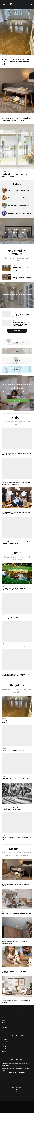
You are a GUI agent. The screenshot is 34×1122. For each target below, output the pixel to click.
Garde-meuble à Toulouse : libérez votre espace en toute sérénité (16, 453)
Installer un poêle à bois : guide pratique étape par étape (16, 838)
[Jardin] (17, 351)
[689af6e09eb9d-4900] (17, 659)
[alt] (17, 986)
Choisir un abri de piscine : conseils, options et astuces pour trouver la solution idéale (15, 674)
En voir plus (17, 330)
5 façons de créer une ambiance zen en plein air (15, 646)
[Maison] (17, 342)
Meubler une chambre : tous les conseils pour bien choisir (16, 119)
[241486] (17, 438)
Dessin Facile (5, 1049)
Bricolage (4, 56)
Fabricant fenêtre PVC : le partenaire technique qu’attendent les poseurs (15, 779)
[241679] (17, 899)
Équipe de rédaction (17, 1087)
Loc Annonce (5, 1039)
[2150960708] (17, 90)
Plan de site (17, 1085)
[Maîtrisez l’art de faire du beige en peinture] (4, 197)
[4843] (17, 147)
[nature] (17, 631)
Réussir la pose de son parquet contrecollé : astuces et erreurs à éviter (16, 61)
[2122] (17, 603)
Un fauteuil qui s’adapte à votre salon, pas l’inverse (16, 913)
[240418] (17, 763)
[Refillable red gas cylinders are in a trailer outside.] (17, 468)
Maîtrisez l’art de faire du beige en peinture (21, 198)
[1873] (17, 497)
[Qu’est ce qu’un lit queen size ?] (17, 231)
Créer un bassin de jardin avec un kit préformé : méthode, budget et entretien (21, 324)
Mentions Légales (17, 1093)
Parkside (4, 1046)
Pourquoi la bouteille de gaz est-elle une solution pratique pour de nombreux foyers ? (16, 483)
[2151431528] (17, 793)
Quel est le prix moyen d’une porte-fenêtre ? (14, 175)
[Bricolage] (17, 360)
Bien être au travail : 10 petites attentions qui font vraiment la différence (16, 512)
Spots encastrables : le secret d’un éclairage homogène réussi (14, 942)
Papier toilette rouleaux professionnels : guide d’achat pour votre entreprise (15, 542)
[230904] (17, 956)
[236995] (17, 927)
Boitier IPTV (5, 1042)
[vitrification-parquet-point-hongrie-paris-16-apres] (17, 32)
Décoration (4, 115)
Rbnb (3, 1044)
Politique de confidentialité (17, 1096)
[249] (17, 822)
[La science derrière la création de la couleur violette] (4, 213)
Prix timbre (4, 1051)
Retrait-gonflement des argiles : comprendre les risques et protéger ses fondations (16, 808)
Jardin (13, 320)
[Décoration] (17, 369)
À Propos (17, 1089)
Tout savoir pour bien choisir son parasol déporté (16, 618)
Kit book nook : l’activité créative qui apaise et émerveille (15, 971)
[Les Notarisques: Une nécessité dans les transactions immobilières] (4, 205)
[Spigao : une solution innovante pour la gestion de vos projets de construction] (4, 190)
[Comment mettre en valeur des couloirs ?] (17, 295)
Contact (17, 1091)
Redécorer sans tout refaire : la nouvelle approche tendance (16, 1001)
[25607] (6, 323)
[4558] (17, 527)
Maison (3, 451)
